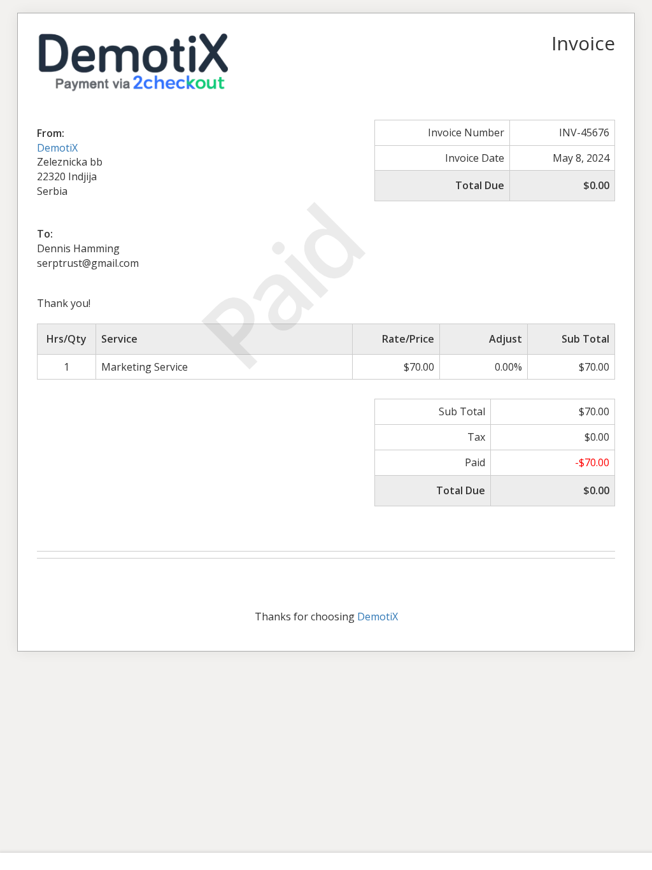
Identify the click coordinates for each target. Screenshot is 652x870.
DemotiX (57, 148)
